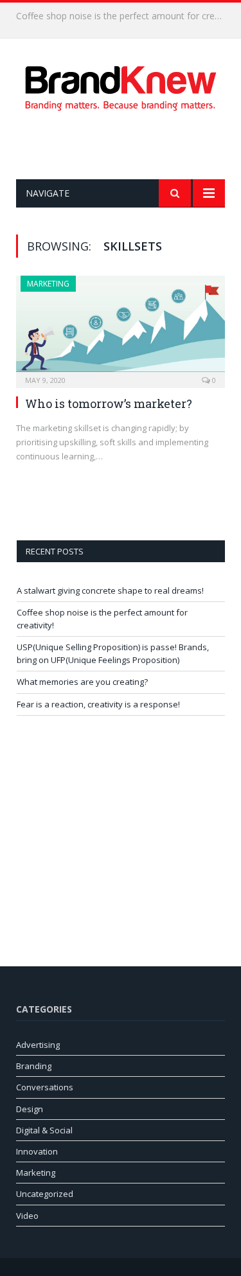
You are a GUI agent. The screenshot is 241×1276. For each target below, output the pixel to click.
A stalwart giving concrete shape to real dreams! (110, 590)
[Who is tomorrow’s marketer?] (120, 328)
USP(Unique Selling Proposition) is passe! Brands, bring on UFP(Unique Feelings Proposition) (113, 653)
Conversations (44, 1087)
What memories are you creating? (82, 681)
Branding (33, 1066)
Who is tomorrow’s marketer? (108, 403)
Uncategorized (44, 1194)
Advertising (38, 1044)
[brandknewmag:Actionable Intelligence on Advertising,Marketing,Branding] (120, 86)
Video (27, 1215)
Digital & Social (44, 1130)
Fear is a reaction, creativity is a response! (98, 704)
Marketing (48, 283)
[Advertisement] (128, 145)
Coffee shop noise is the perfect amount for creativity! (123, 16)
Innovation (37, 1151)
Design (29, 1109)
